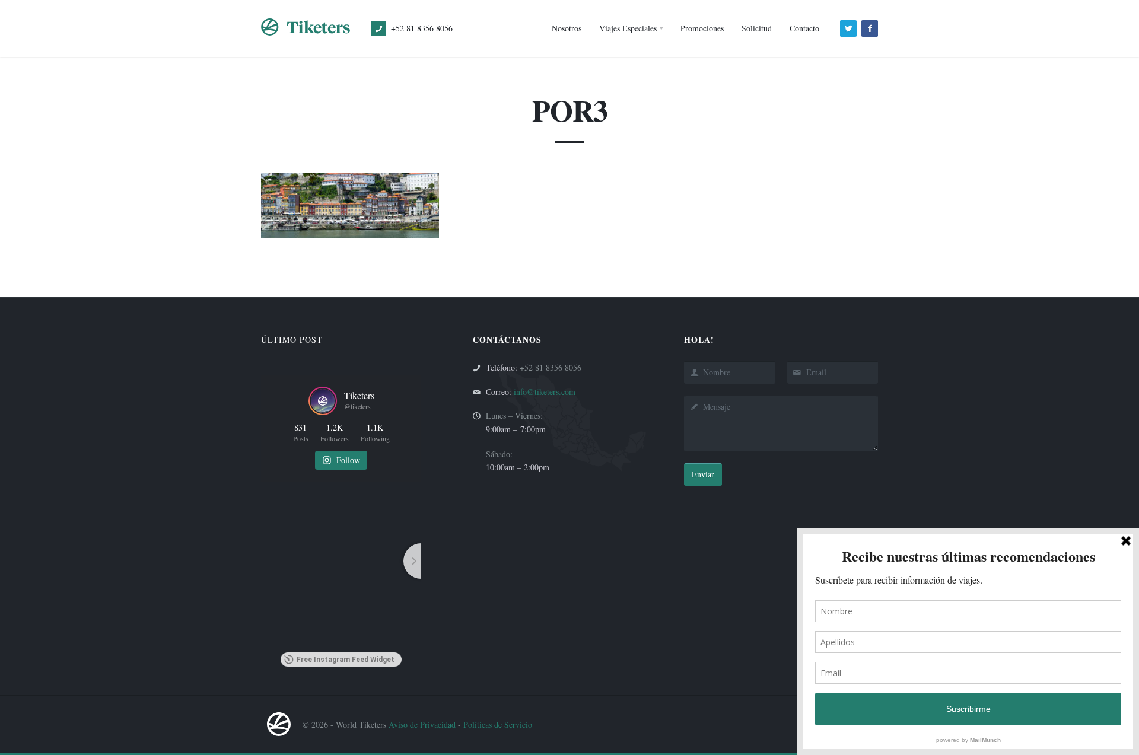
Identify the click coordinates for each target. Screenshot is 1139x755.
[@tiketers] (323, 401)
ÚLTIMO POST (292, 339)
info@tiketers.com (544, 391)
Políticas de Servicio (497, 724)
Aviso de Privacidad (422, 724)
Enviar (703, 474)
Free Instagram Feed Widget (345, 659)
